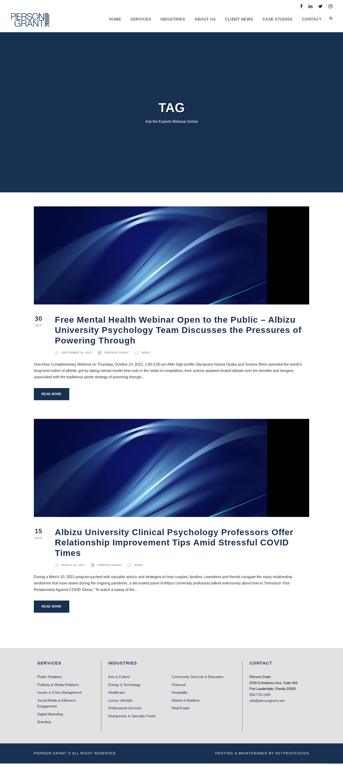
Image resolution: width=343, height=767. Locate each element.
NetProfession (292, 753)
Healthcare (116, 692)
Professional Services (125, 708)
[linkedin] (310, 6)
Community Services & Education (197, 677)
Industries (172, 19)
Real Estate (180, 708)
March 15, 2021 (73, 565)
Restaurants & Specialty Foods (132, 716)
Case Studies (277, 19)
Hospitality (180, 692)
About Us (205, 19)
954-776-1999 (259, 695)
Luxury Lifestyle (120, 700)
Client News (239, 19)
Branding (44, 722)
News (146, 352)
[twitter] (320, 6)
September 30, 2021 (77, 352)
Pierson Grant (117, 352)
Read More (52, 394)
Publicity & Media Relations (58, 685)
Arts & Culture (119, 677)
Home (115, 19)
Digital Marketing (50, 714)
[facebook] (301, 6)
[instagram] (330, 6)
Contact (312, 19)
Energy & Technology (124, 685)
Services (140, 19)
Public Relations (49, 677)
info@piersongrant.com (267, 701)
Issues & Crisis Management (59, 692)
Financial (178, 685)
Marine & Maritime (186, 700)
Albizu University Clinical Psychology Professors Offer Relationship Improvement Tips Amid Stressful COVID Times (174, 542)
